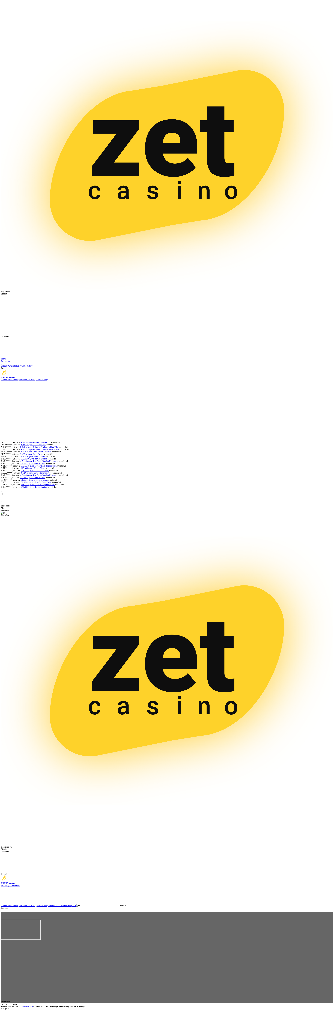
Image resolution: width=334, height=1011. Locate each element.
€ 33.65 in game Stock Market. (32, 477)
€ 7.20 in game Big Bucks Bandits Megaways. (39, 461)
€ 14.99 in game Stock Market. (32, 463)
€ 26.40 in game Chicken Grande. (35, 470)
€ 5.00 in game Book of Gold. (33, 456)
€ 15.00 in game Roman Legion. (34, 487)
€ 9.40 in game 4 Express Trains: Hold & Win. (39, 447)
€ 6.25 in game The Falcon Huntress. (36, 452)
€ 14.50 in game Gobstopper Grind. (36, 442)
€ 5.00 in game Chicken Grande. (34, 480)
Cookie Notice (27, 1006)
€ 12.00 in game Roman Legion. (34, 459)
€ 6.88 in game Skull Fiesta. (31, 454)
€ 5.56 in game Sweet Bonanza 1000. (36, 473)
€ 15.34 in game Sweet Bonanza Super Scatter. (40, 449)
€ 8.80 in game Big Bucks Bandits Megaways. (39, 475)
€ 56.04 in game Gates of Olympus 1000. (38, 485)
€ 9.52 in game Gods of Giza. (33, 445)
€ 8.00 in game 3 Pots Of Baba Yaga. (36, 482)
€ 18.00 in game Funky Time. (32, 468)
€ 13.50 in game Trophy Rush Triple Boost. (39, 466)
